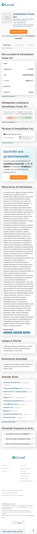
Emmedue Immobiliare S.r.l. (14, 401)
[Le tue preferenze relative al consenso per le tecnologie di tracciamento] (33, 530)
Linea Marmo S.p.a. (11, 404)
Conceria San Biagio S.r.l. (13, 388)
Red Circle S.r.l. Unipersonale (15, 392)
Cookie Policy (24, 476)
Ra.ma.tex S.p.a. (9, 417)
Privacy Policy (24, 478)
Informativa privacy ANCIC (9, 493)
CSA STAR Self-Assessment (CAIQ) (12, 490)
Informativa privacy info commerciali (13, 495)
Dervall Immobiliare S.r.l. (13, 414)
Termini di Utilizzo (25, 468)
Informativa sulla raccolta (13, 531)
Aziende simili (19, 45)
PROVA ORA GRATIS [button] (18, 32)
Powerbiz (4, 471)
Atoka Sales (5, 468)
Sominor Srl (8, 407)
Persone (31, 45)
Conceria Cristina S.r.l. (12, 382)
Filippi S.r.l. (7, 397)
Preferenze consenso (26, 481)
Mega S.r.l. (7, 411)
